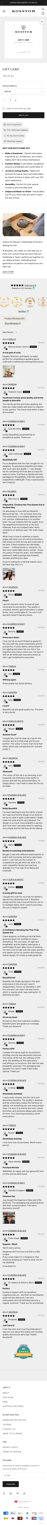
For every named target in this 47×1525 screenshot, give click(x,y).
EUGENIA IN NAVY (16, 421)
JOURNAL (7, 1424)
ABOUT (6, 1393)
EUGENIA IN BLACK (17, 795)
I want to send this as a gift (18, 108)
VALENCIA (13, 587)
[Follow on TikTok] (24, 1493)
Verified (22, 311)
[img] (23, 285)
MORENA (12, 384)
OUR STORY (8, 272)
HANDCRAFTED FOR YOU (14, 1420)
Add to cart (23, 115)
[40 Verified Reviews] (23, 1363)
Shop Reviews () (13, 323)
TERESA (12, 666)
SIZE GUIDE (8, 1397)
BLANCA (12, 491)
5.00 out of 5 (30, 285)
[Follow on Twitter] (4, 1493)
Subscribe (10, 1484)
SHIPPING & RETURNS (13, 1406)
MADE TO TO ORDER (12, 1433)
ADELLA (12, 339)
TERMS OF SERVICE (12, 1452)
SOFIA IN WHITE (15, 721)
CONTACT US (9, 1429)
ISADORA (12, 692)
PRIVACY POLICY (10, 1447)
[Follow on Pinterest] (17, 1493)
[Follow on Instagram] (10, 1493)
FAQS (5, 1402)
